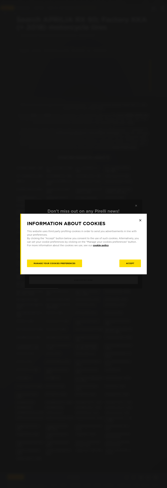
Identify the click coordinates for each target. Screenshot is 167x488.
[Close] (140, 220)
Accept (130, 263)
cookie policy (101, 245)
